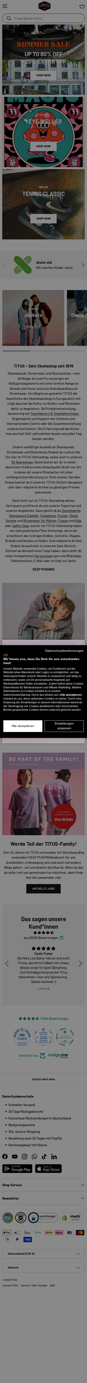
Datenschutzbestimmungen (64, 650)
